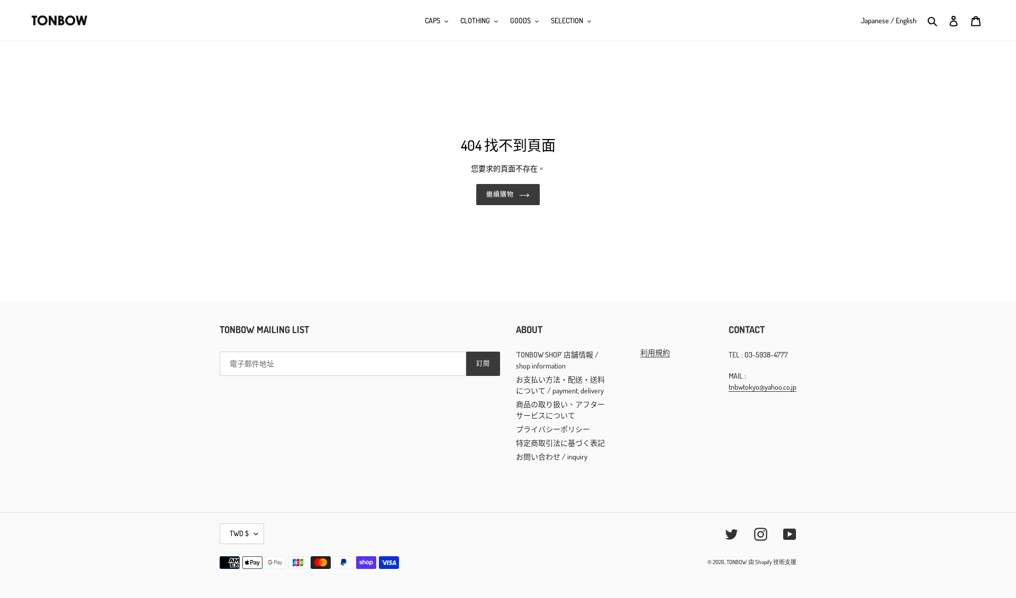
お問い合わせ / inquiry (551, 456)
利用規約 (655, 352)
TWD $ (239, 533)
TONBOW (737, 562)
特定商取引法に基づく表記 (560, 442)
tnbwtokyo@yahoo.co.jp (762, 386)
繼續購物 (500, 194)
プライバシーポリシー (553, 429)
